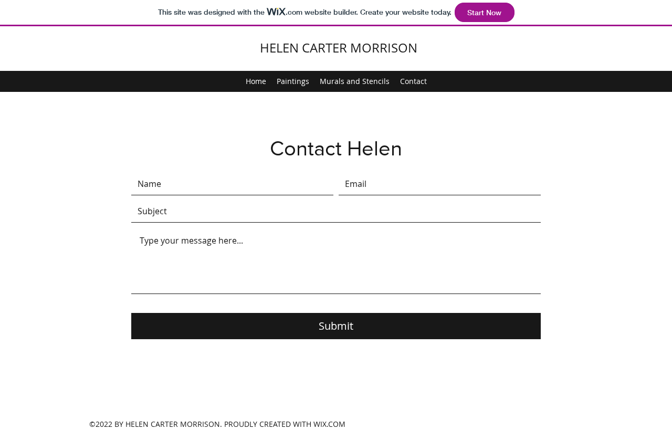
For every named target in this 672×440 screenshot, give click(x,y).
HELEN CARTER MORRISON (338, 47)
